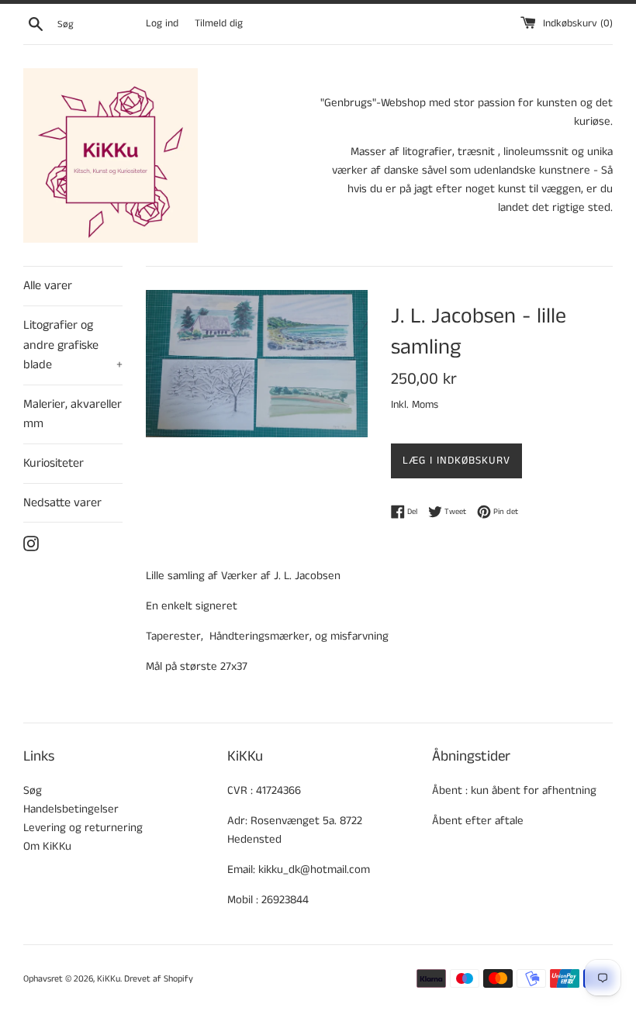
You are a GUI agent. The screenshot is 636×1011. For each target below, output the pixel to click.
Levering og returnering (83, 827)
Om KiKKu (47, 846)
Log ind (162, 23)
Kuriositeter (53, 463)
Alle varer (47, 286)
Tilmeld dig (219, 23)
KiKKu (108, 978)
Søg (32, 790)
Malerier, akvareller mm (72, 414)
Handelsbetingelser (71, 809)
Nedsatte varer (62, 503)
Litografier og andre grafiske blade (73, 345)
